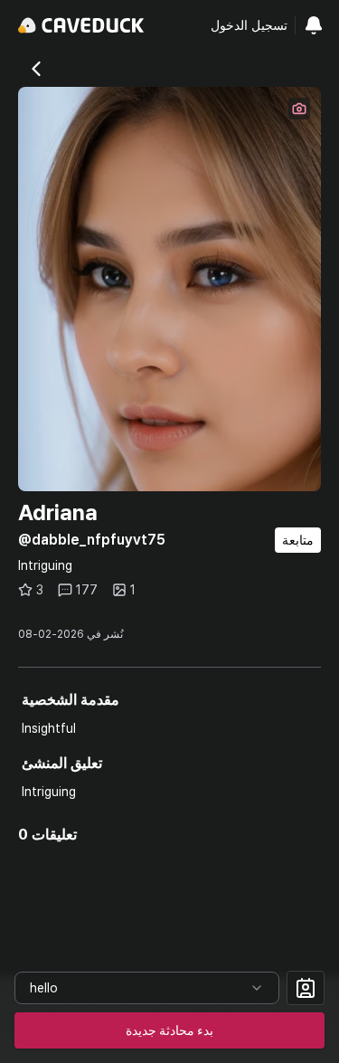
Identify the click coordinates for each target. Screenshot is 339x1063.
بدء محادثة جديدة (169, 1030)
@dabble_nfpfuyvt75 (91, 539)
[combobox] (146, 988)
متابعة (298, 540)
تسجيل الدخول (249, 25)
